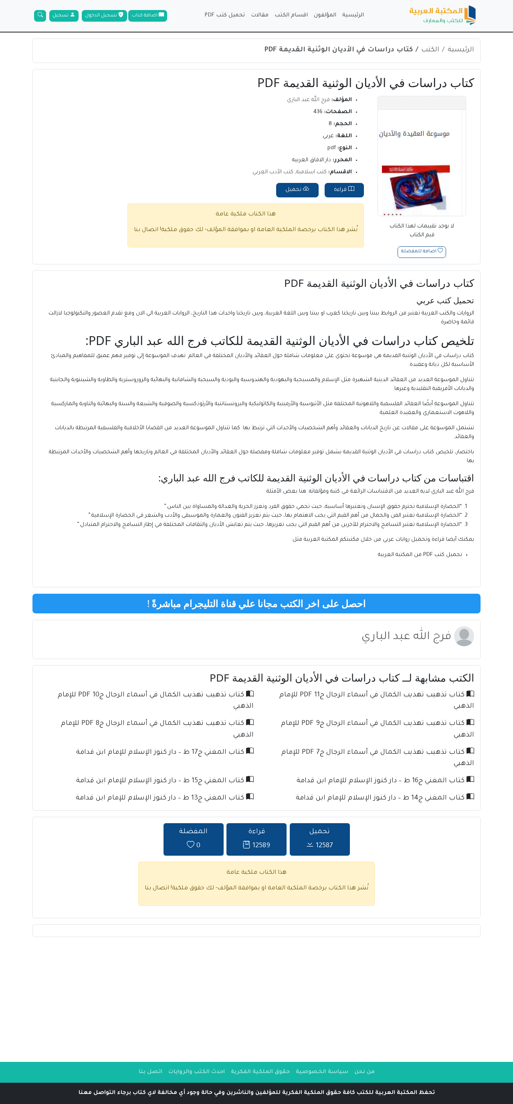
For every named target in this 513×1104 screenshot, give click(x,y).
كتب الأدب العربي (272, 172)
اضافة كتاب (145, 15)
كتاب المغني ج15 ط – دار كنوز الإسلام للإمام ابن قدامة (161, 781)
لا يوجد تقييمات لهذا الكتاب (422, 231)
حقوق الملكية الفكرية (260, 1072)
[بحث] (40, 16)
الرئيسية (353, 15)
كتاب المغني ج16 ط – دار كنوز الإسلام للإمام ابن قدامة (382, 781)
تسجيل (61, 15)
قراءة (341, 190)
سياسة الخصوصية (322, 1072)
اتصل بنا (150, 1072)
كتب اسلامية (311, 172)
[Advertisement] (256, 999)
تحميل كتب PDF (224, 15)
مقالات (260, 15)
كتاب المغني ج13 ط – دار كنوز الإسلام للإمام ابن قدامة (161, 798)
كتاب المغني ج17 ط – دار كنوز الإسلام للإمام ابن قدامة (161, 753)
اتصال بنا (146, 230)
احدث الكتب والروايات (196, 1072)
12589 (259, 839)
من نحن (364, 1072)
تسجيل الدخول (101, 15)
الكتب (430, 50)
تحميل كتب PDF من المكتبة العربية (420, 555)
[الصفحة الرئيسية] (443, 16)
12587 (321, 839)
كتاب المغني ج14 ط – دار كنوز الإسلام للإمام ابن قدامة (381, 798)
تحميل (294, 190)
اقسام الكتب (291, 15)
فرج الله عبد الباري (308, 100)
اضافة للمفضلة (419, 252)
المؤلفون (325, 15)
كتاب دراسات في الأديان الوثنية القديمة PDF (339, 50)
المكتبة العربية (321, 540)
